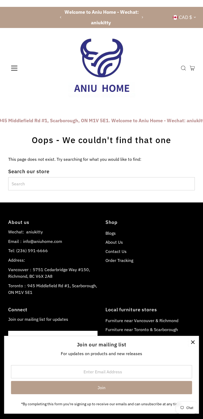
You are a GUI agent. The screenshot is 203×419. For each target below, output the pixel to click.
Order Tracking (119, 260)
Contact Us (116, 251)
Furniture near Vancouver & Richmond (141, 320)
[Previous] (61, 17)
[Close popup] (192, 342)
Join (101, 387)
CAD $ (185, 17)
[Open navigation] (30, 68)
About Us (114, 242)
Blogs (110, 233)
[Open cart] (192, 68)
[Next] (142, 17)
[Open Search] (183, 68)
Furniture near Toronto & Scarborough (141, 329)
